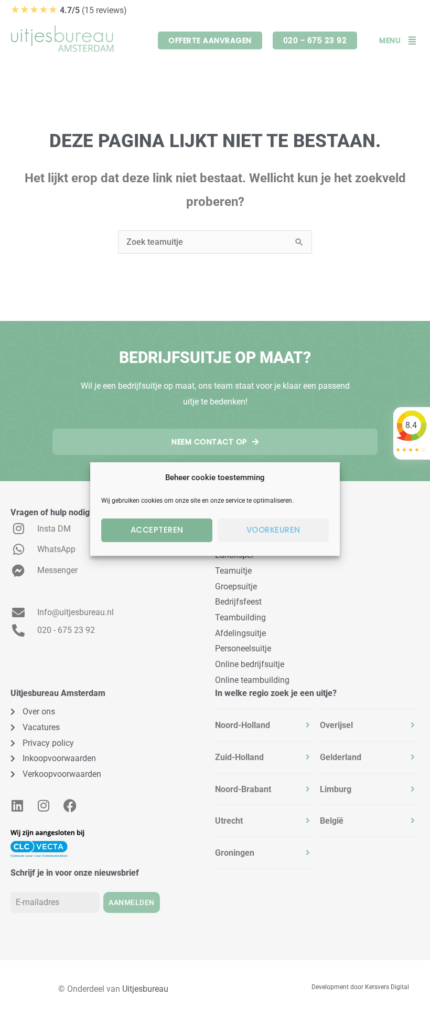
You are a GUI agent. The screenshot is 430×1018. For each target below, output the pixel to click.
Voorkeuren (273, 529)
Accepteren (157, 529)
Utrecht (229, 821)
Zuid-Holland (239, 757)
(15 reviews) (68, 10)
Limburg (335, 789)
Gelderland (340, 757)
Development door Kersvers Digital (360, 987)
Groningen (234, 853)
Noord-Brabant (243, 789)
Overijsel (336, 725)
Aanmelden (132, 902)
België (331, 821)
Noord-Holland (242, 725)
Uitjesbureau (145, 989)
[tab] (265, 725)
